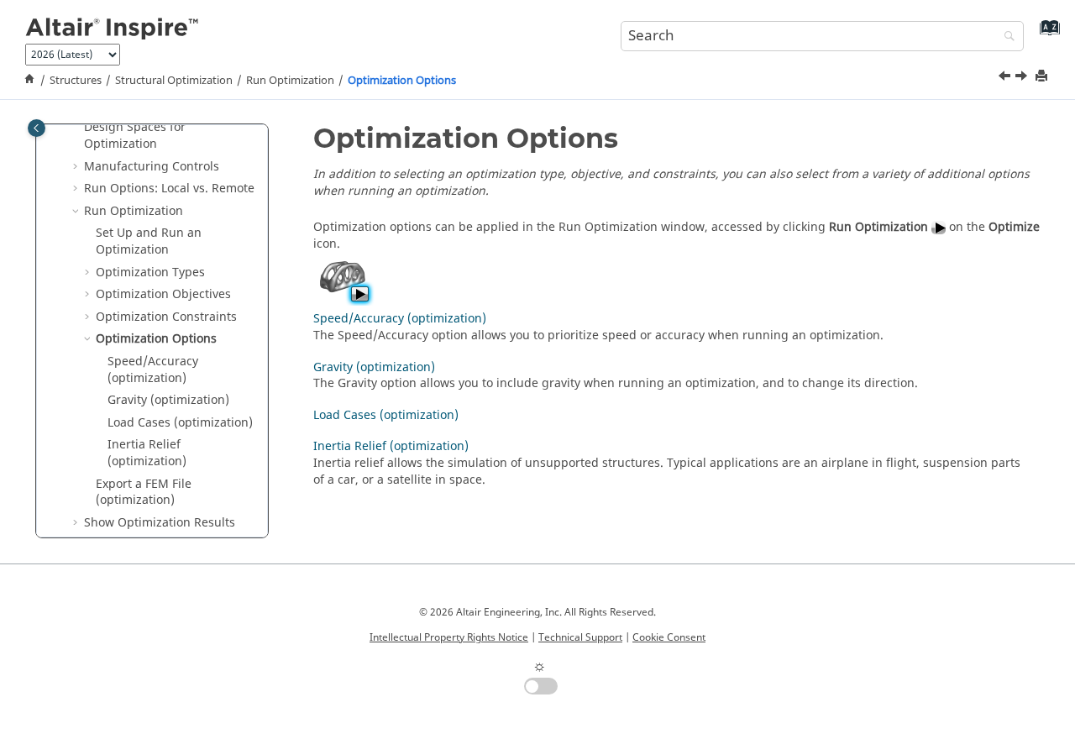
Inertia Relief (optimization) (147, 453)
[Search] (1005, 37)
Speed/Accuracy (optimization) (153, 369)
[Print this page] (1043, 77)
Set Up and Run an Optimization (149, 241)
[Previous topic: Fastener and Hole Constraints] (1006, 78)
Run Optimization (290, 80)
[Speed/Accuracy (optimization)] (1023, 78)
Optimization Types (150, 271)
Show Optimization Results (159, 522)
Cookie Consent (668, 637)
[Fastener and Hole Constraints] (1006, 78)
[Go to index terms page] (1046, 34)
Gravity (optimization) (168, 400)
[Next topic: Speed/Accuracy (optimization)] (1023, 78)
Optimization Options (402, 80)
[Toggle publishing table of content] (36, 128)
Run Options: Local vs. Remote (169, 188)
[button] (77, 127)
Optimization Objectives (163, 294)
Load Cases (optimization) (180, 422)
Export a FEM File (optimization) (143, 491)
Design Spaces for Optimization (135, 135)
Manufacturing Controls (151, 166)
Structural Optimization (174, 80)
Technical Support (580, 637)
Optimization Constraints (166, 316)
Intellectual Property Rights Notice (449, 637)
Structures (76, 80)
